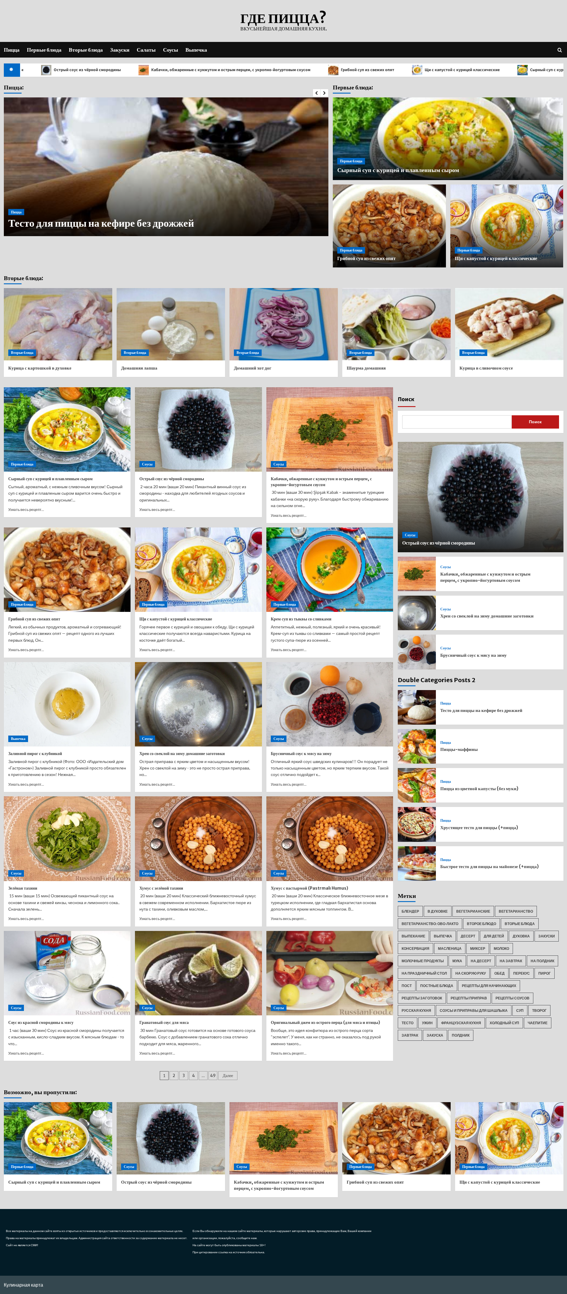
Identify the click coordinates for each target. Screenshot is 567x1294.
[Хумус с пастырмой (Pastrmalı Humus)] (329, 838)
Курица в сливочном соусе (486, 368)
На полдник (542, 961)
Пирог (544, 973)
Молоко (501, 948)
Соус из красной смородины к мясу (41, 1022)
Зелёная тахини (22, 888)
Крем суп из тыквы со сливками (301, 619)
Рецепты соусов (512, 998)
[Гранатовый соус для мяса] (198, 973)
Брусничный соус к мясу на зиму (301, 753)
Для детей (494, 936)
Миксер (477, 948)
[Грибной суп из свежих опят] (67, 569)
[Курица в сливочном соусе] (509, 324)
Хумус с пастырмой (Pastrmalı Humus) (309, 888)
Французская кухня (461, 1023)
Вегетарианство (516, 911)
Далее (228, 1075)
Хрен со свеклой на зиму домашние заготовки (182, 753)
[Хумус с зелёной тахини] (198, 838)
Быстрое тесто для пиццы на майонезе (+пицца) (489, 866)
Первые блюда (44, 49)
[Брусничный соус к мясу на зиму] (329, 704)
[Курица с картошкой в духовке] (58, 324)
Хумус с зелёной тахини (161, 888)
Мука (457, 961)
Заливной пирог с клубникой (35, 753)
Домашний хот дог (252, 368)
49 (213, 1075)
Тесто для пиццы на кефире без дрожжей (481, 710)
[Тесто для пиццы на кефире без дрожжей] (417, 707)
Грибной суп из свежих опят (272, 70)
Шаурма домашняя (366, 368)
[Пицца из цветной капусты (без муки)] (417, 785)
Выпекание (413, 936)
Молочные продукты (423, 961)
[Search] (559, 50)
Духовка (521, 936)
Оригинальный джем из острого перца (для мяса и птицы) (325, 1022)
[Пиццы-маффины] (417, 746)
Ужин (427, 1023)
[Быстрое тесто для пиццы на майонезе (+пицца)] (417, 863)
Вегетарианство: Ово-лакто (430, 924)
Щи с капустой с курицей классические (366, 70)
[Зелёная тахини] (67, 838)
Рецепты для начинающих (489, 985)
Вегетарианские (473, 911)
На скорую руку (470, 973)
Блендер (410, 911)
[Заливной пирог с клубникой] (67, 704)
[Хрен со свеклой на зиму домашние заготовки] (198, 704)
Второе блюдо (481, 924)
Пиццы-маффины (51, 223)
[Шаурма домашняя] (396, 324)
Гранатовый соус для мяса (164, 1022)
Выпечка (196, 49)
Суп (520, 1010)
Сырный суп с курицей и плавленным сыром (476, 70)
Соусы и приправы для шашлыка (474, 1010)
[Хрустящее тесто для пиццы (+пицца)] (417, 824)
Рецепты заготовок (422, 998)
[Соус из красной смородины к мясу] (67, 973)
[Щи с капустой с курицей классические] (198, 569)
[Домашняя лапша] (171, 324)
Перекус (521, 973)
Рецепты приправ (469, 998)
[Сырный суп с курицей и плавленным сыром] (67, 429)
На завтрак (511, 961)
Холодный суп (504, 1023)
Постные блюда (436, 985)
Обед (499, 973)
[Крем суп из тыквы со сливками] (329, 569)
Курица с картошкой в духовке (39, 368)
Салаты (146, 49)
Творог (539, 1010)
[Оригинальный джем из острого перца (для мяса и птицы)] (329, 973)
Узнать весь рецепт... (26, 509)
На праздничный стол (424, 973)
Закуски (119, 49)
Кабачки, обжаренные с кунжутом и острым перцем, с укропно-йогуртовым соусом (135, 70)
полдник (461, 1035)
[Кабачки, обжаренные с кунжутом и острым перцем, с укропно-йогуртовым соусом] (329, 429)
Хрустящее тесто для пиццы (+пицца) (479, 827)
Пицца (11, 49)
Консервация (415, 948)
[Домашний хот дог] (283, 324)
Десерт (468, 936)
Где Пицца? (283, 18)
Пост (407, 985)
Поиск (406, 399)
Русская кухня (416, 1010)
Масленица (450, 948)
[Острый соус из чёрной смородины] (198, 429)
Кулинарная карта (23, 1285)
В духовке (438, 911)
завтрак (410, 1035)
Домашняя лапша (139, 368)
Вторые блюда (86, 49)
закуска (435, 1035)
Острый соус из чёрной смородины (171, 478)
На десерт (481, 961)
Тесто (407, 1023)
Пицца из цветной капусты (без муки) (479, 788)
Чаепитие (538, 1023)
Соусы (170, 49)
